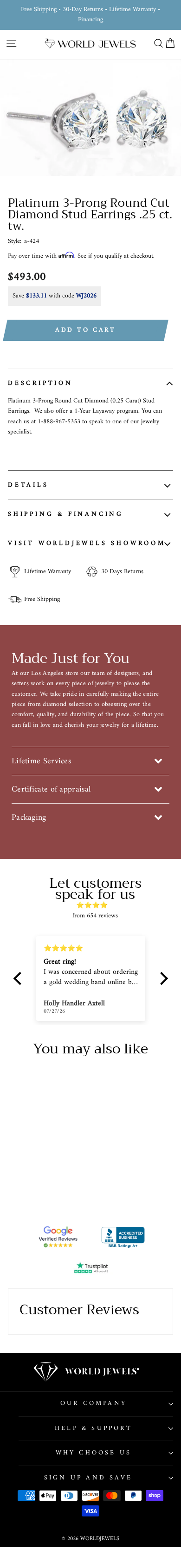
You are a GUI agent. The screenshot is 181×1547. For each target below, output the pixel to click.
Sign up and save (88, 1478)
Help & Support (93, 1428)
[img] (95, 905)
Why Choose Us (94, 1453)
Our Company (93, 1403)
